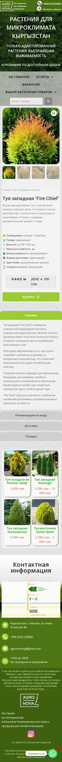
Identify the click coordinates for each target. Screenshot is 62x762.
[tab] (31, 315)
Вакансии (31, 84)
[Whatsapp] (52, 753)
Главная (6, 190)
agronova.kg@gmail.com (25, 648)
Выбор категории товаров (28, 92)
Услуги (42, 77)
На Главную (19, 77)
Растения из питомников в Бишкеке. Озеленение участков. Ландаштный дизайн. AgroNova (31, 752)
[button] (54, 113)
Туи (14, 190)
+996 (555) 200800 (21, 637)
